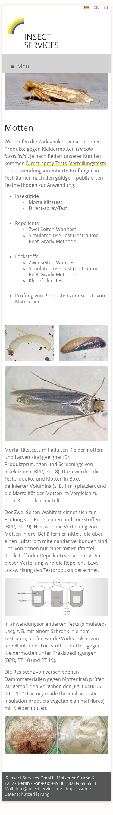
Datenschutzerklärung (27, 794)
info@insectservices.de (39, 788)
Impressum (77, 788)
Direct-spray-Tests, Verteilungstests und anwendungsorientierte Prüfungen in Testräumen (55, 170)
